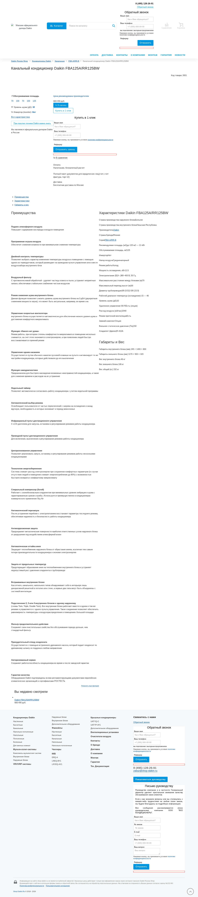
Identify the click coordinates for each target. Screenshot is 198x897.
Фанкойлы (57, 728)
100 (17, 101)
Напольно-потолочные (23, 732)
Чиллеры (56, 749)
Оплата (94, 55)
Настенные (18, 721)
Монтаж (152, 55)
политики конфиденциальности (132, 35)
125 (34, 101)
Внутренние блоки (21, 757)
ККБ (54, 753)
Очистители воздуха (101, 736)
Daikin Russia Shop (19, 61)
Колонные (17, 742)
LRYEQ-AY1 (57, 764)
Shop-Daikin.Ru (19, 891)
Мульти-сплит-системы (24, 749)
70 (12, 101)
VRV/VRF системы (22, 764)
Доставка (107, 55)
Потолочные (18, 739)
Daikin (116, 230)
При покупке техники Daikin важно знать (32, 123)
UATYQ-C (95, 721)
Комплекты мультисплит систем (27, 753)
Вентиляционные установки (105, 732)
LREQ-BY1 (56, 761)
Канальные (60, 61)
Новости (180, 55)
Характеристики (22, 201)
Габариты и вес (22, 205)
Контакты (122, 55)
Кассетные (18, 725)
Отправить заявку (65, 149)
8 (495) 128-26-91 (144, 3)
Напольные (18, 735)
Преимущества (22, 197)
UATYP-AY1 (96, 725)
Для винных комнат (21, 746)
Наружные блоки (20, 760)
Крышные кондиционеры (103, 717)
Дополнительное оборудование (66, 724)
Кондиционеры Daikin (41, 61)
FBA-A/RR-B (73, 61)
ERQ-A (55, 757)
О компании (138, 55)
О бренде (95, 745)
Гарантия (166, 55)
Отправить (145, 43)
